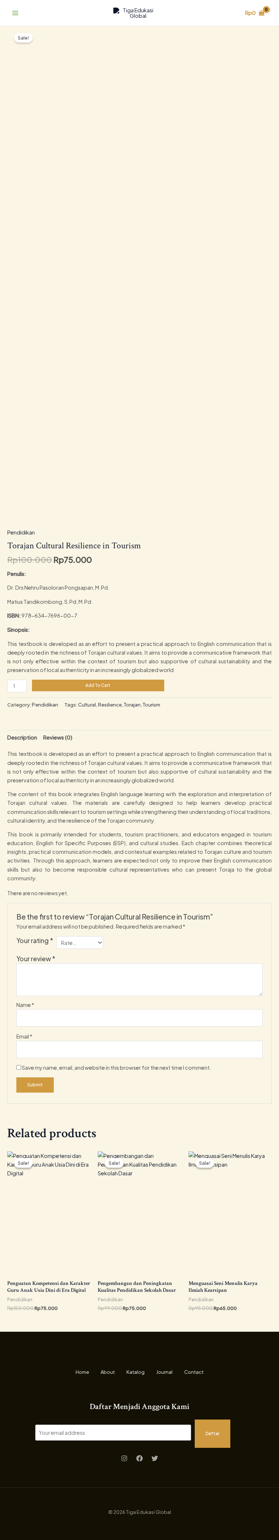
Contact (193, 1372)
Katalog (135, 1372)
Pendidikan (21, 532)
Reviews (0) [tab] (57, 737)
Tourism (151, 704)
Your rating (34, 941)
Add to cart (97, 685)
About (108, 1372)
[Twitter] (154, 1458)
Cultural (87, 704)
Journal (164, 1372)
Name (25, 1005)
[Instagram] (124, 1458)
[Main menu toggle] (15, 12)
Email (24, 1036)
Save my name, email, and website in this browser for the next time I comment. (116, 1067)
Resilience (110, 704)
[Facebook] (139, 1458)
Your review (35, 959)
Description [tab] (22, 737)
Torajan (132, 704)
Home (82, 1372)
